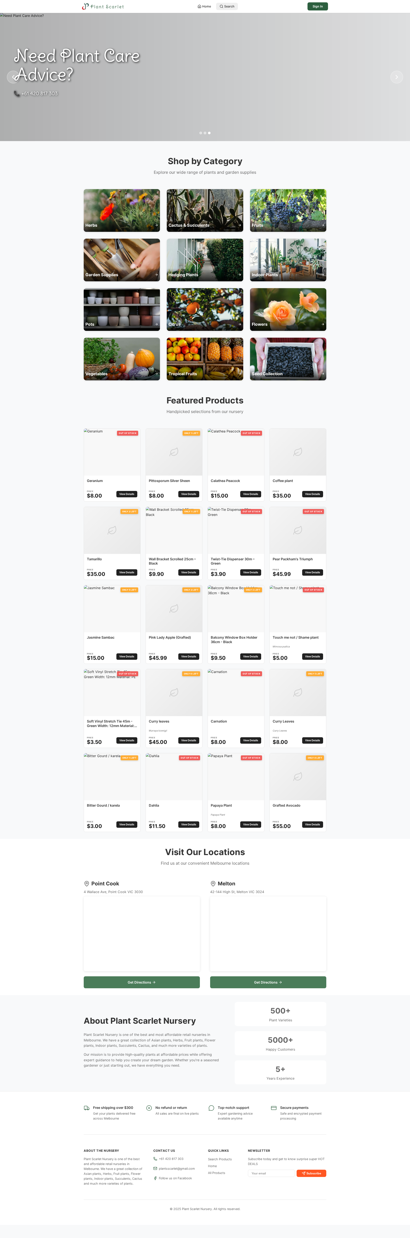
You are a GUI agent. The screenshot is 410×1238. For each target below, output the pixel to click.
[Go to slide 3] (209, 133)
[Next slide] (396, 77)
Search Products (220, 1159)
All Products (216, 1173)
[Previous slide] (13, 77)
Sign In (318, 6)
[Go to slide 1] (200, 133)
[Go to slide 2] (205, 133)
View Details (126, 494)
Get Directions (139, 982)
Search (229, 6)
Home (206, 6)
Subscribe (313, 1173)
